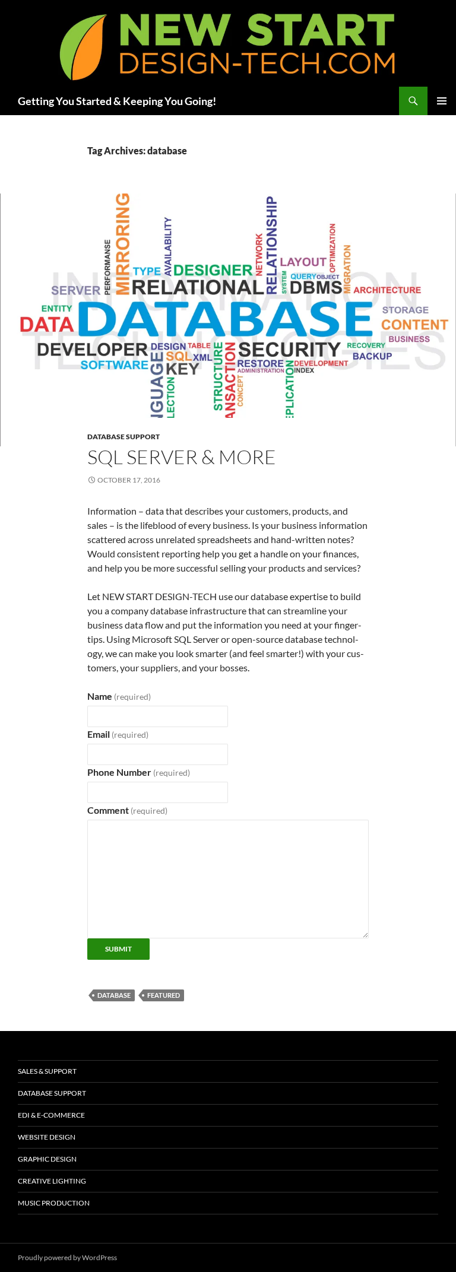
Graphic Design (47, 1158)
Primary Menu (442, 101)
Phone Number (138, 772)
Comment (127, 810)
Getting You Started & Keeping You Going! (117, 100)
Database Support (123, 436)
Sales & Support (47, 1071)
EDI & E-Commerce (51, 1115)
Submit (118, 948)
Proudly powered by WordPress (67, 1257)
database (114, 995)
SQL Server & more (181, 457)
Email (117, 734)
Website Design (46, 1137)
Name (119, 696)
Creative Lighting (52, 1180)
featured (163, 995)
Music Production (54, 1202)
